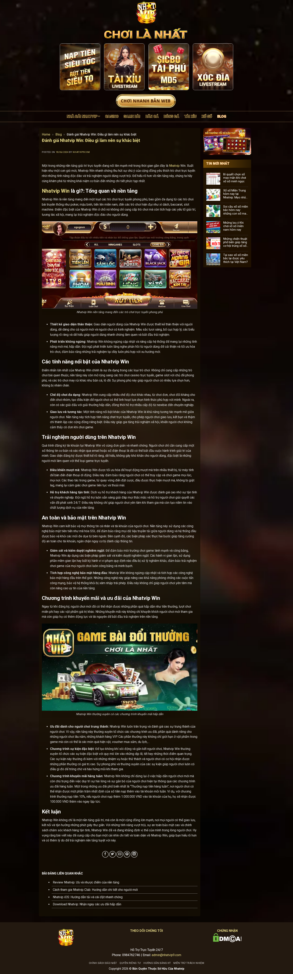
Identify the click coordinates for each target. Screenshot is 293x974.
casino (111, 116)
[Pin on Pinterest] (127, 854)
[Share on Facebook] (105, 854)
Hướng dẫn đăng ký (157, 963)
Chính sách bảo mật (103, 963)
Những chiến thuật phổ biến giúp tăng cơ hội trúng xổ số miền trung (235, 242)
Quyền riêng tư (130, 963)
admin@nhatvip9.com (166, 955)
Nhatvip (174, 166)
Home (46, 134)
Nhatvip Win (56, 191)
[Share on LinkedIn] (134, 854)
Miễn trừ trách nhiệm (188, 963)
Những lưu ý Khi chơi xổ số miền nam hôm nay (233, 226)
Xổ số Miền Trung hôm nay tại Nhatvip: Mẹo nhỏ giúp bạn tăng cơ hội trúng (234, 194)
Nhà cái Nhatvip (82, 116)
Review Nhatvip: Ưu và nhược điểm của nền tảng (86, 882)
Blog (221, 116)
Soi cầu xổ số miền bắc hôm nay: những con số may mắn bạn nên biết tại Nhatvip (235, 210)
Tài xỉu (190, 116)
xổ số (207, 116)
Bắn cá (152, 116)
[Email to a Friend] (119, 854)
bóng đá (171, 116)
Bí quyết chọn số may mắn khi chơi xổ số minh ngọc (234, 178)
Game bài (132, 116)
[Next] (226, 66)
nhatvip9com (81, 152)
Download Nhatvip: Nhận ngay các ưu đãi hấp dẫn (87, 904)
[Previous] (66, 66)
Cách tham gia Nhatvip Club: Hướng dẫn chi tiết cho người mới (95, 890)
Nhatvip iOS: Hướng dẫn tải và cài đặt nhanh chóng (88, 897)
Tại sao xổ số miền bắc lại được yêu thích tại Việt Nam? (235, 258)
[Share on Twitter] (112, 854)
